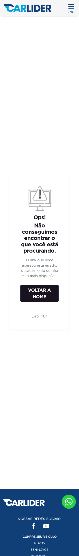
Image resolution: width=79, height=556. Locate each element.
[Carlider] (27, 8)
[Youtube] (43, 524)
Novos (39, 543)
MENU (71, 12)
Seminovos (39, 549)
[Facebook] (31, 524)
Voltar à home (39, 293)
